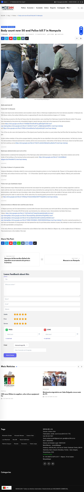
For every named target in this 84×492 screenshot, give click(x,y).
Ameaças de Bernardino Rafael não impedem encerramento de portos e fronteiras (17, 260)
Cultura (46, 8)
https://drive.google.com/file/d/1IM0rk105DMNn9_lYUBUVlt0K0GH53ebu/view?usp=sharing (34, 220)
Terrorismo (24, 443)
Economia (30, 8)
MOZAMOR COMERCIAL (60, 489)
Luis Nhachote (6, 439)
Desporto (53, 8)
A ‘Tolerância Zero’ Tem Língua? (17, 2)
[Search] (78, 8)
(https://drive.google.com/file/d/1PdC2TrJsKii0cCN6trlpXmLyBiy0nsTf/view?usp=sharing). (41, 143)
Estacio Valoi (30, 435)
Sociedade (39, 8)
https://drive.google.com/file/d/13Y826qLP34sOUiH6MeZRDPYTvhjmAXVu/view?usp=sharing (30, 197)
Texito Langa (33, 443)
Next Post (75, 258)
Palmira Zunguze (6, 443)
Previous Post (10, 256)
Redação (5, 34)
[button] (78, 366)
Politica (23, 8)
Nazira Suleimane (24, 439)
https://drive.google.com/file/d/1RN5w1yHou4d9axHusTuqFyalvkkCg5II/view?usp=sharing (29, 128)
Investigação (61, 8)
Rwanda (16, 443)
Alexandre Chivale (7, 435)
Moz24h (15, 439)
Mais (68, 8)
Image (5, 345)
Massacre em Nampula (71, 260)
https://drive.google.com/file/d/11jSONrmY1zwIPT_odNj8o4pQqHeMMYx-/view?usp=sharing (35, 126)
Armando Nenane (19, 435)
